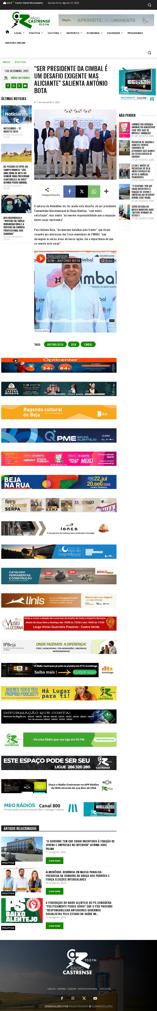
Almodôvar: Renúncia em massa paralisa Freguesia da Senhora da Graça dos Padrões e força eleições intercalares (78, 875)
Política (20, 62)
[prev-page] (121, 227)
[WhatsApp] (94, 191)
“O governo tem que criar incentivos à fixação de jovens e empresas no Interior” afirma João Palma (80, 845)
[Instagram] (13, 85)
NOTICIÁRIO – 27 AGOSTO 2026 (12, 130)
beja (73, 344)
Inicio (6, 62)
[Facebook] (8, 85)
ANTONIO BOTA (55, 344)
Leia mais (54, 860)
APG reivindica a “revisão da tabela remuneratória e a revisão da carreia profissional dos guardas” (14, 225)
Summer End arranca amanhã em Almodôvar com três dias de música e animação (143, 129)
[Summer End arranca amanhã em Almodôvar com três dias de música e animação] (124, 130)
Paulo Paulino (78, 1006)
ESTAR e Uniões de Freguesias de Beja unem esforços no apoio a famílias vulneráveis (141, 171)
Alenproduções (102, 1006)
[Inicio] (7, 33)
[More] (106, 191)
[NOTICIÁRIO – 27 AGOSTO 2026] (16, 114)
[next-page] (128, 227)
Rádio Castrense (20, 77)
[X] (19, 85)
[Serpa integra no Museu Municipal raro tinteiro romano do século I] (124, 212)
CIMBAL (88, 344)
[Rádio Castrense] (30, 20)
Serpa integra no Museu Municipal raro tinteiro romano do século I (143, 211)
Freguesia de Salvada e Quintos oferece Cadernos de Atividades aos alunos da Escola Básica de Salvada (143, 149)
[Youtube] (25, 85)
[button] (149, 5)
